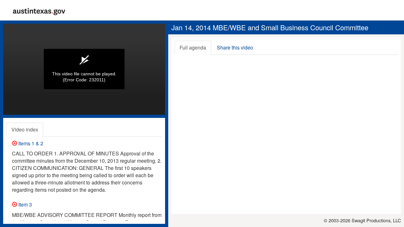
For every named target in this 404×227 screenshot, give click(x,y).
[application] (84, 69)
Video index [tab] (24, 129)
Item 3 (24, 204)
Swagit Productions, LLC (376, 220)
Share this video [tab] (235, 47)
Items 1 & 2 (30, 143)
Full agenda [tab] (193, 47)
